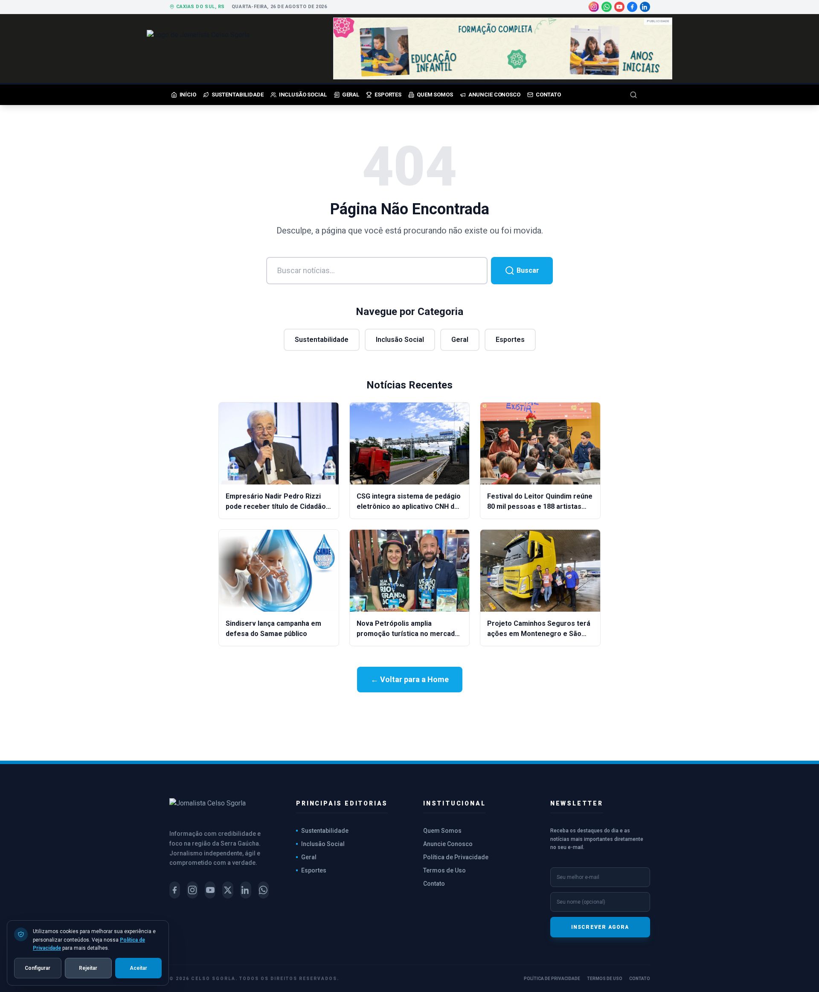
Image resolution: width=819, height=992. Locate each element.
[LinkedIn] (645, 7)
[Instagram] (594, 7)
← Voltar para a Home (410, 679)
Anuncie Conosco (448, 843)
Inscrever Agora (600, 927)
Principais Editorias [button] (342, 803)
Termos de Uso (444, 870)
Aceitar (138, 968)
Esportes (510, 340)
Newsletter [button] (576, 803)
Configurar (37, 968)
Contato (434, 883)
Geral (459, 340)
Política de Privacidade (455, 857)
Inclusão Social (400, 340)
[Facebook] (632, 7)
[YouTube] (619, 7)
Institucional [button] (454, 803)
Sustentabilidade (322, 340)
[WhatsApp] (606, 7)
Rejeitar (88, 968)
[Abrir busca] (640, 95)
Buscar (527, 270)
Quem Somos (442, 830)
